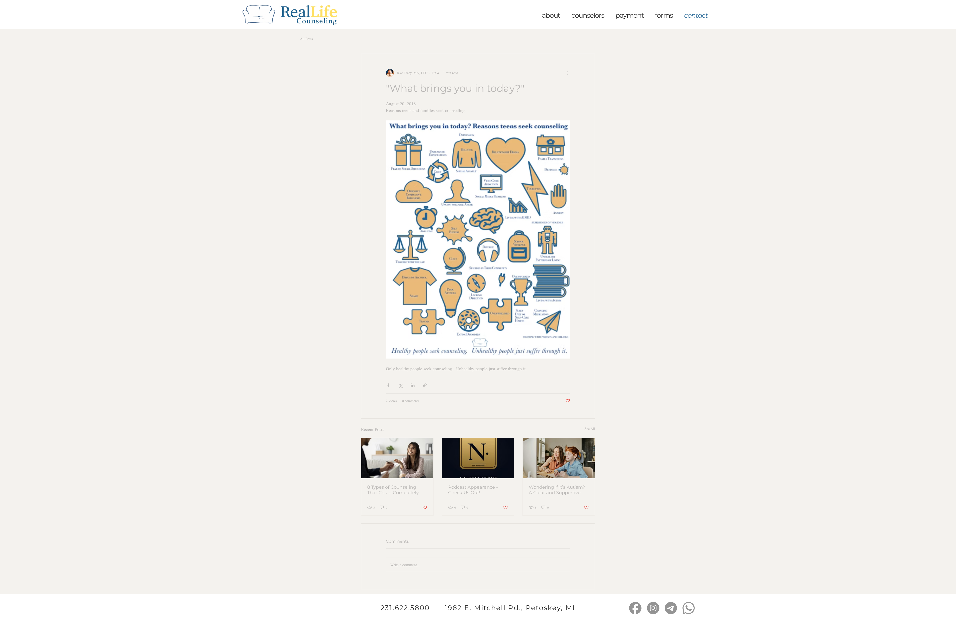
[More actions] (567, 73)
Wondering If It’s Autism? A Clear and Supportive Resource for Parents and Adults (557, 489)
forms (665, 15)
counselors (587, 15)
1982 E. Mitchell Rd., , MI (510, 608)
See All (590, 428)
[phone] (688, 608)
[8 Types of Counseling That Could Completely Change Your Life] (397, 458)
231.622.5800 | (413, 608)
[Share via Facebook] (388, 385)
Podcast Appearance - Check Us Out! (473, 489)
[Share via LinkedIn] (412, 385)
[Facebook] (635, 608)
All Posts (306, 38)
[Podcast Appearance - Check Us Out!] (478, 458)
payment (629, 15)
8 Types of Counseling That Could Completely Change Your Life (393, 489)
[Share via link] (424, 385)
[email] (671, 608)
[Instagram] (653, 608)
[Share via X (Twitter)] (400, 385)
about (549, 15)
